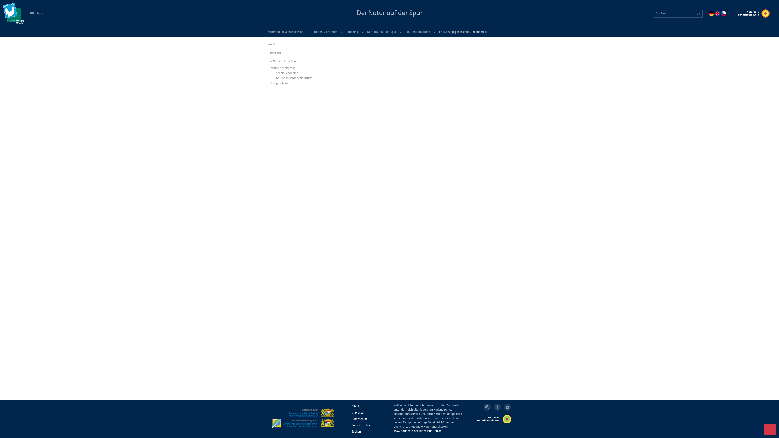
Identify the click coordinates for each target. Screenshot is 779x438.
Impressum (359, 412)
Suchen (356, 431)
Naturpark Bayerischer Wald (285, 32)
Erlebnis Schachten (286, 73)
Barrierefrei (275, 53)
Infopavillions (279, 83)
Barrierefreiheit (361, 425)
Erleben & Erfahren (325, 32)
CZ (723, 13)
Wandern (273, 44)
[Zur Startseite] (13, 13)
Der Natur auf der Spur (389, 13)
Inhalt (355, 406)
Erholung (352, 32)
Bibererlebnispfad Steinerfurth (293, 78)
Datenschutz (359, 419)
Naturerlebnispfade (417, 32)
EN (717, 13)
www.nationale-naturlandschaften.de (418, 431)
